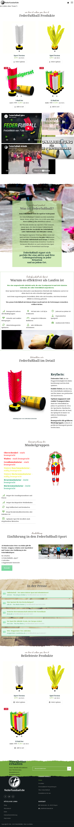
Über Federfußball (44, 790)
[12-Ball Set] (54, 82)
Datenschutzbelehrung (10, 815)
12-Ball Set (55, 100)
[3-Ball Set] (19, 82)
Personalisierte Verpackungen (47, 786)
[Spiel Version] (54, 37)
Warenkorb (7, 808)
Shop (5, 805)
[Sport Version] (19, 37)
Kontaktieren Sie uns (44, 793)
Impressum (7, 818)
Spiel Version (55, 55)
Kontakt (7, 568)
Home (40, 780)
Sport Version (19, 55)
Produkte (41, 783)
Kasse (5, 811)
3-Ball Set (19, 100)
